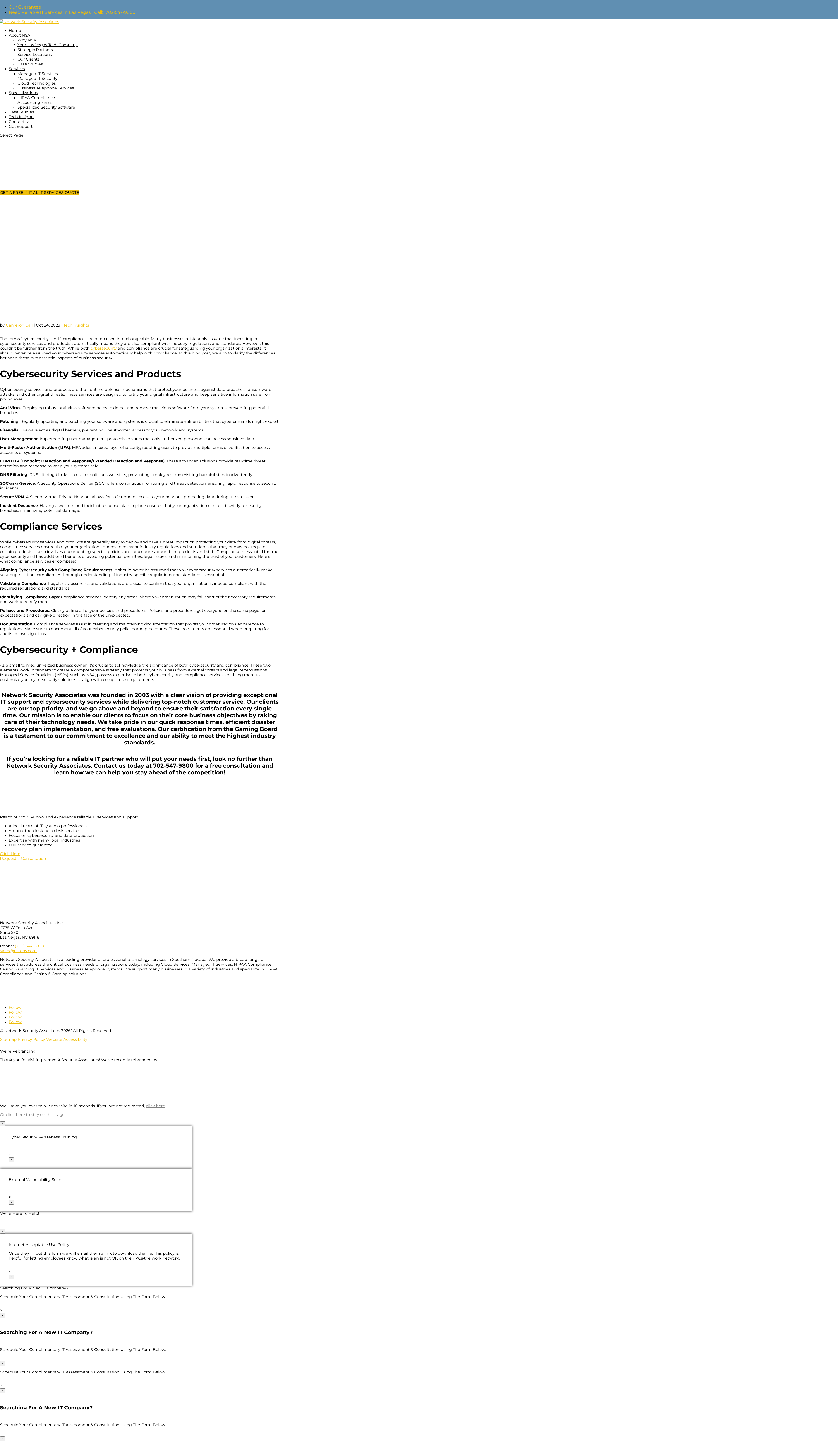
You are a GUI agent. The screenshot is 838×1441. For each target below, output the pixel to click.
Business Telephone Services (45, 88)
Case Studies (30, 64)
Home (15, 30)
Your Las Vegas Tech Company (47, 45)
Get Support (21, 126)
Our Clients (28, 59)
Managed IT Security (37, 78)
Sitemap (8, 1039)
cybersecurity (104, 348)
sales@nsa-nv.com (18, 950)
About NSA (19, 35)
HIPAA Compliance (36, 97)
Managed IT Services (37, 73)
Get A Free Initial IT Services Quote (39, 192)
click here (155, 1106)
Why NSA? (27, 40)
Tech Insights (21, 117)
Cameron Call (19, 325)
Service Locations (34, 54)
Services (17, 69)
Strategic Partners (35, 49)
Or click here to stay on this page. (32, 1114)
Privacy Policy (32, 1039)
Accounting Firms (34, 102)
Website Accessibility (66, 1039)
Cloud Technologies (36, 83)
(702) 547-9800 (29, 946)
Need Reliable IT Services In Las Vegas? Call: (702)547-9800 (72, 12)
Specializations (23, 93)
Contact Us (19, 121)
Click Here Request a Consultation (23, 856)
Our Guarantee (25, 7)
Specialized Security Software (46, 107)
